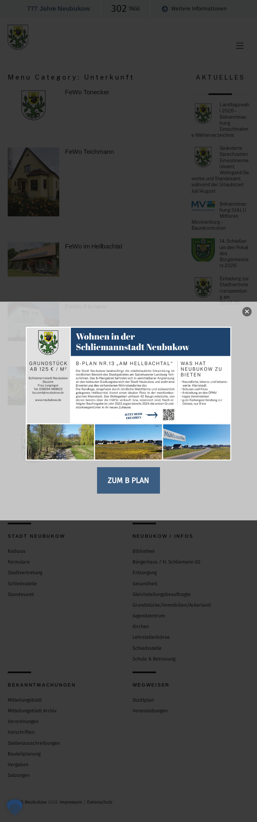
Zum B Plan (128, 480)
